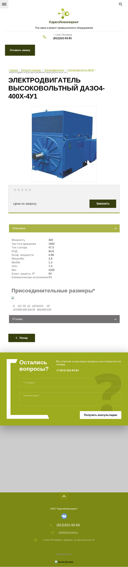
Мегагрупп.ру (64, 553)
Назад (24, 337)
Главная (13, 70)
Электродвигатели (54, 70)
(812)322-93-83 (62, 38)
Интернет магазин (31, 70)
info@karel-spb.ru (68, 532)
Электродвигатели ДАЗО (80, 70)
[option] (64, 144)
